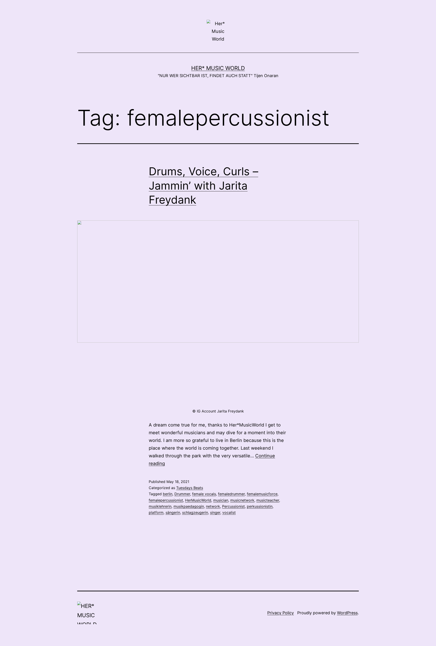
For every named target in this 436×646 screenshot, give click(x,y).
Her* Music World (218, 68)
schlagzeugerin (195, 512)
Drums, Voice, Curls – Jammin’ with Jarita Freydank (203, 185)
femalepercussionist (166, 500)
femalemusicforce (262, 494)
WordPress (347, 612)
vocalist (229, 512)
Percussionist (233, 506)
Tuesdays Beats (189, 487)
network (213, 506)
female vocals (204, 494)
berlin (167, 494)
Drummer (182, 494)
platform (156, 512)
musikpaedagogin (188, 506)
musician (220, 500)
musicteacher (267, 500)
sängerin (173, 512)
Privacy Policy (280, 612)
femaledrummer (231, 494)
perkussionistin (259, 506)
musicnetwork (242, 500)
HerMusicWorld (198, 500)
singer (215, 512)
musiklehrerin (160, 506)
